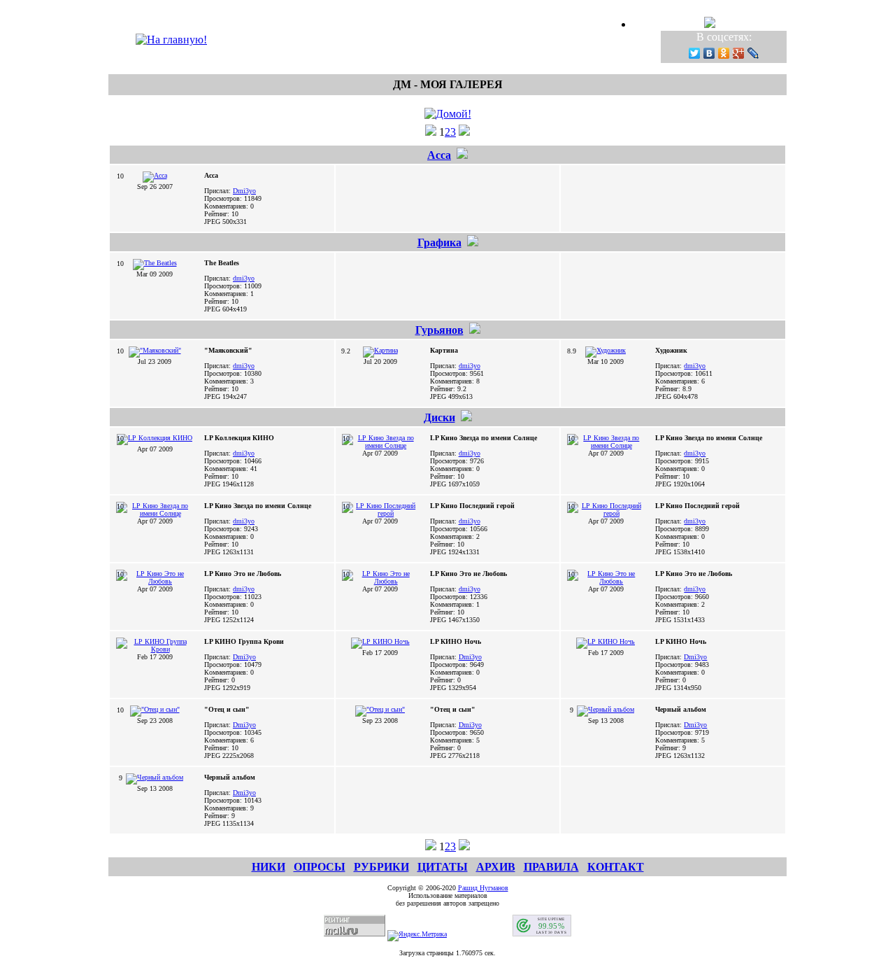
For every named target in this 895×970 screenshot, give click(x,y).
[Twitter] (694, 53)
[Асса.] (155, 175)
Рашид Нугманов (483, 888)
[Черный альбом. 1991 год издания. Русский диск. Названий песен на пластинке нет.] (605, 709)
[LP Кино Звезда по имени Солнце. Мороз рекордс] (380, 445)
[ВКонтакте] (709, 53)
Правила (551, 867)
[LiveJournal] (753, 53)
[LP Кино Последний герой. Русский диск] (380, 513)
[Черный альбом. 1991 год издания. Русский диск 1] (154, 777)
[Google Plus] (738, 53)
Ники (268, 867)
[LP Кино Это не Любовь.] (154, 581)
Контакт (615, 867)
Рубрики (381, 867)
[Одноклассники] (724, 53)
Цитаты (442, 867)
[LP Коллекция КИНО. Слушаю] (154, 438)
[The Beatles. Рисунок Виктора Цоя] (155, 263)
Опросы (319, 867)
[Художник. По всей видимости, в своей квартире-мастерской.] (605, 350)
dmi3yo (244, 278)
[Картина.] (380, 350)
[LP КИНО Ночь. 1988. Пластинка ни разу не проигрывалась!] (380, 641)
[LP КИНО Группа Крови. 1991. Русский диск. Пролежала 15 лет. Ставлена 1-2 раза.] (154, 649)
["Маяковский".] (155, 350)
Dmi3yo (244, 191)
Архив (495, 867)
